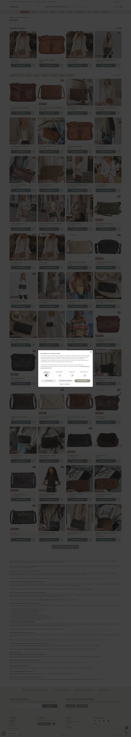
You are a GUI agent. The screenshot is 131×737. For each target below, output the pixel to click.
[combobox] (91, 352)
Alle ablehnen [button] (48, 380)
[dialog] (65, 368)
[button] (65, 384)
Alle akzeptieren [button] (82, 380)
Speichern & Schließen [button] (65, 380)
